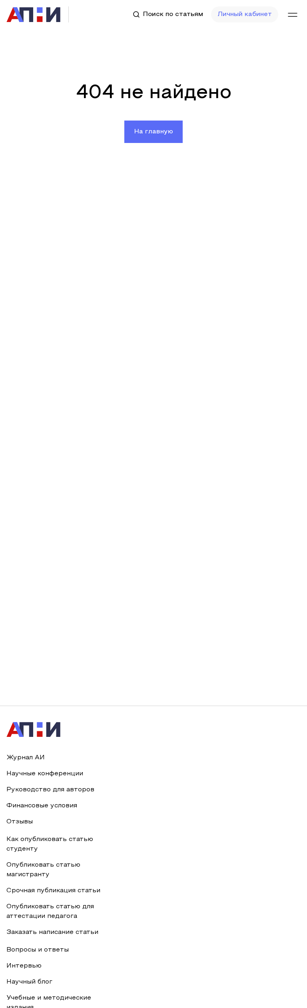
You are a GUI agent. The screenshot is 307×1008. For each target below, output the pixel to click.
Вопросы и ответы (37, 950)
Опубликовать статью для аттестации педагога (50, 911)
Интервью (24, 966)
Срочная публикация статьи (53, 890)
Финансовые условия (41, 806)
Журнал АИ (25, 758)
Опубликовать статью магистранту (43, 869)
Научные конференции (44, 774)
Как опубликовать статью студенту (49, 844)
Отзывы (19, 822)
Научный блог (29, 982)
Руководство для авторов (50, 790)
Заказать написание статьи (52, 932)
